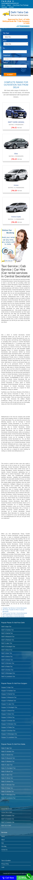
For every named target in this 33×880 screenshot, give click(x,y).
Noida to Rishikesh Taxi (7, 761)
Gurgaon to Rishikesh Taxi (8, 700)
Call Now (9, 877)
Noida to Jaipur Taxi (6, 765)
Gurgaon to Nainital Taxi (8, 694)
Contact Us (4, 849)
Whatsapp (26, 877)
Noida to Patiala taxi (7, 788)
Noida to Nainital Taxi (7, 755)
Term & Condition (6, 860)
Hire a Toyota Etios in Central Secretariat (13, 616)
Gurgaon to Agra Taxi (7, 687)
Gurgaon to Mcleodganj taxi (9, 734)
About (9, 5)
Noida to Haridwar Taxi (7, 751)
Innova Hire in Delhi (6, 809)
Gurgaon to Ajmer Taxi (7, 714)
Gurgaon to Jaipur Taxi (7, 704)
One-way (4, 7)
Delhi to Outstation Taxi (7, 815)
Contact (11, 7)
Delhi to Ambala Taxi (7, 660)
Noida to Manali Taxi (7, 771)
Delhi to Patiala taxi (6, 666)
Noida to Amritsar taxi (7, 791)
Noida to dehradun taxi (7, 785)
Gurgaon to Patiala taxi (7, 727)
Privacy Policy (5, 864)
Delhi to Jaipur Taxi (6, 643)
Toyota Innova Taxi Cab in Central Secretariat (15, 613)
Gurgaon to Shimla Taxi (7, 717)
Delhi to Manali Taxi (6, 650)
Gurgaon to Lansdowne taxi (9, 737)
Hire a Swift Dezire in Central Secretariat (13, 615)
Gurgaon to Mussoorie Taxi (8, 697)
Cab (2, 843)
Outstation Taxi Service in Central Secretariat (15, 608)
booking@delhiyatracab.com (10, 3)
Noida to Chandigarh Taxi (8, 768)
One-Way (3, 846)
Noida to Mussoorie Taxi (8, 758)
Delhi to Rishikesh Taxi (7, 640)
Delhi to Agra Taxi (6, 626)
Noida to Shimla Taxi (7, 778)
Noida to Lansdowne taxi (8, 798)
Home (3, 5)
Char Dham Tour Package (20, 5)
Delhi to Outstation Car (7, 819)
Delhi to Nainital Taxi (7, 633)
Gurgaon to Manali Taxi (7, 710)
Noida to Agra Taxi (6, 748)
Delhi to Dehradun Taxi (7, 663)
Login (2, 867)
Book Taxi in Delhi (6, 825)
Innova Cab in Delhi (6, 812)
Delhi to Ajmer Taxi (6, 653)
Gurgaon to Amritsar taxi (8, 730)
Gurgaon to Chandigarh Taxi (9, 707)
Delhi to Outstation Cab (7, 822)
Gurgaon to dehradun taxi (8, 724)
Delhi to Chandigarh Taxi (8, 646)
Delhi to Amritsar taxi (7, 670)
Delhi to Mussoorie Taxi (7, 636)
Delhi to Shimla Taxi (6, 656)
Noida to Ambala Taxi (7, 781)
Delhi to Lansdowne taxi (8, 676)
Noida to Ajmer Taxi (6, 775)
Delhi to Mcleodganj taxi (8, 673)
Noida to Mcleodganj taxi (8, 794)
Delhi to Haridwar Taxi (7, 630)
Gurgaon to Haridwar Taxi (8, 690)
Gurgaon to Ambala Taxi (8, 720)
